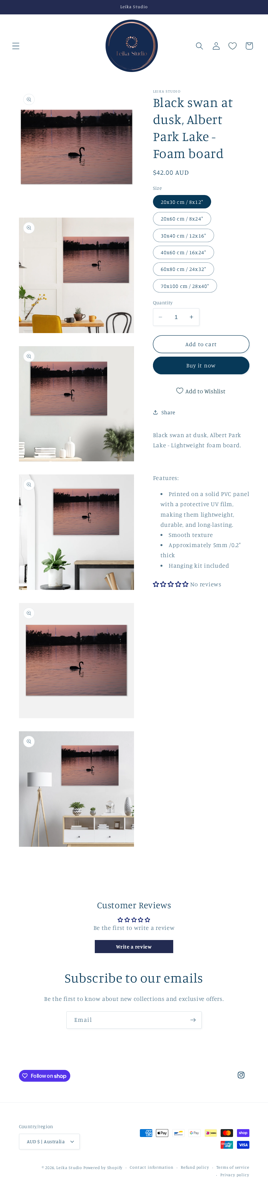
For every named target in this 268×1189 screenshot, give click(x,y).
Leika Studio (69, 1167)
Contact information (151, 1167)
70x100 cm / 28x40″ (185, 286)
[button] (16, 46)
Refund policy (195, 1167)
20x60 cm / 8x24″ (182, 218)
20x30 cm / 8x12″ (182, 202)
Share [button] (168, 412)
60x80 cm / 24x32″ (184, 269)
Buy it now (201, 365)
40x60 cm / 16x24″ (184, 252)
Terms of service (232, 1167)
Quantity (163, 302)
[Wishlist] (233, 46)
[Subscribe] (193, 1020)
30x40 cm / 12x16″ (184, 235)
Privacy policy (234, 1174)
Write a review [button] (134, 946)
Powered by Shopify (103, 1167)
